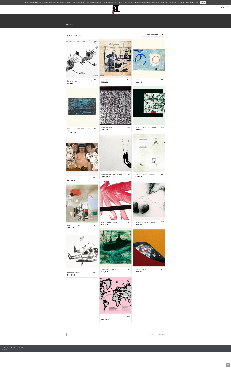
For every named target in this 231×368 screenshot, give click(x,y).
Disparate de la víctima (76, 178)
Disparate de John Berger (144, 174)
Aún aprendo (106, 80)
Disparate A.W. (106, 127)
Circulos (138, 80)
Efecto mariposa (74, 272)
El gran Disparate (108, 317)
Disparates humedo (108, 269)
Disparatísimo (140, 269)
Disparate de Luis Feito (110, 222)
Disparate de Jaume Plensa (111, 174)
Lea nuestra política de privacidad (187, 2)
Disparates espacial (75, 225)
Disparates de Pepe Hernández (146, 222)
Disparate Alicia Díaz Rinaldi (146, 127)
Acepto (202, 3)
